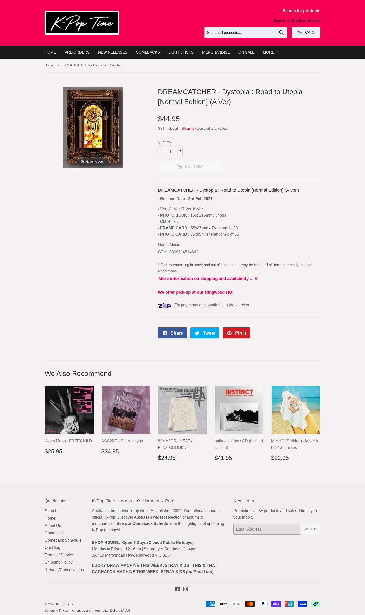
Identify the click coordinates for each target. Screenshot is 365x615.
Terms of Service (59, 555)
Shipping (188, 128)
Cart (309, 32)
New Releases (112, 52)
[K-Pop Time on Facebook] (177, 590)
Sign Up (310, 529)
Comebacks (148, 52)
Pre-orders (77, 52)
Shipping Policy (59, 562)
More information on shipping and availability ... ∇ (208, 278)
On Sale (246, 52)
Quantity (164, 142)
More (269, 52)
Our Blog (52, 547)
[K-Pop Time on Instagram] (185, 590)
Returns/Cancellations (64, 570)
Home (50, 52)
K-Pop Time (64, 604)
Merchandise (216, 52)
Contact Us (54, 533)
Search (51, 511)
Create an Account (306, 20)
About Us (53, 525)
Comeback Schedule (63, 540)
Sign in (279, 20)
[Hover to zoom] (93, 127)
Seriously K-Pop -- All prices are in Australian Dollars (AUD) (87, 610)
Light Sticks (181, 52)
